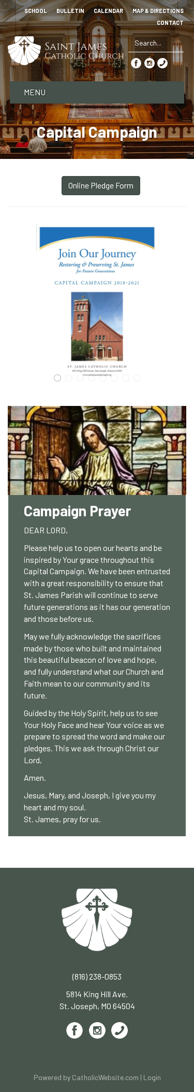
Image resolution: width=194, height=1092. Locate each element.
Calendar (108, 11)
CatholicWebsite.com (105, 1077)
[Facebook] (136, 62)
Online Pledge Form (100, 185)
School (35, 11)
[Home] (66, 49)
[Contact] (162, 62)
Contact (170, 23)
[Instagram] (149, 62)
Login (152, 1077)
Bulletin (70, 11)
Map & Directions (158, 11)
